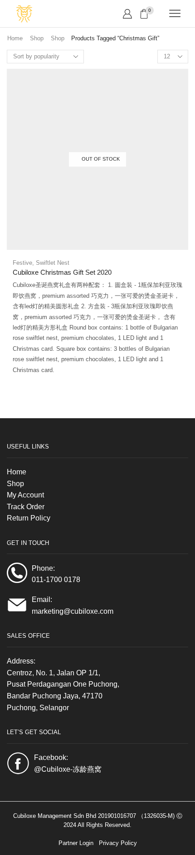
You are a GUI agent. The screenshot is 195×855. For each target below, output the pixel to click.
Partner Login (75, 843)
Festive (22, 262)
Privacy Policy (118, 843)
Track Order (25, 507)
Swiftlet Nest (52, 262)
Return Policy (28, 518)
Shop (37, 38)
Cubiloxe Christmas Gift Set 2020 (62, 272)
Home (15, 38)
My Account (25, 495)
